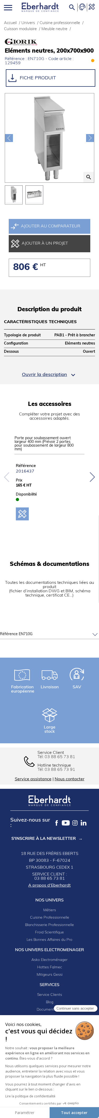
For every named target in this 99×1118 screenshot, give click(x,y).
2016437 (25, 471)
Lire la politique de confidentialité (30, 1096)
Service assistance (33, 779)
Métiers (49, 910)
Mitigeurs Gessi (50, 975)
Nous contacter (69, 779)
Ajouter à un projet (45, 243)
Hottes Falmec (49, 967)
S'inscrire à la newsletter (43, 839)
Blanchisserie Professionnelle (49, 925)
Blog (49, 1002)
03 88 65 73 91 (60, 770)
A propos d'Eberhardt (49, 885)
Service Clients (49, 995)
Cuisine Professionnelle (49, 918)
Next (92, 477)
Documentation (50, 1010)
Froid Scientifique (49, 932)
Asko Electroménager (49, 960)
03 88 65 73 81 (60, 757)
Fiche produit (37, 78)
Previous (7, 477)
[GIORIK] (31, 42)
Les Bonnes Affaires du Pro (49, 940)
